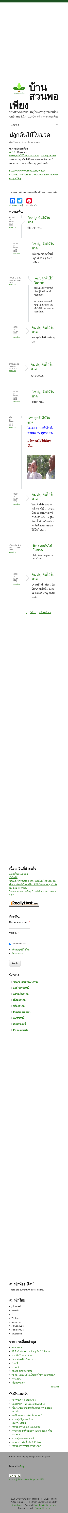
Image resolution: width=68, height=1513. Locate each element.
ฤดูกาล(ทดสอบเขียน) (22, 1370)
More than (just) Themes (45, 1505)
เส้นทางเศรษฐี (19, 1422)
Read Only (17, 1347)
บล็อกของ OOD (15, 205)
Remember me (19, 943)
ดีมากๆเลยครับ (48, 155)
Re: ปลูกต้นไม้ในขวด (43, 280)
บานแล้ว (16, 1367)
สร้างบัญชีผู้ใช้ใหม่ (21, 949)
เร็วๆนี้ (15, 1363)
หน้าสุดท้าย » (45, 612)
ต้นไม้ (12, 152)
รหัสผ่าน (14, 932)
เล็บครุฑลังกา (18, 1382)
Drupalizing (17, 1505)
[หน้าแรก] (19, 89)
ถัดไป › (33, 612)
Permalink (12, 227)
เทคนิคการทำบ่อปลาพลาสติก (26, 1445)
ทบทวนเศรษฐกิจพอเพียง (24, 1399)
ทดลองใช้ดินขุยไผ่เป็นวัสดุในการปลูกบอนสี (33, 1374)
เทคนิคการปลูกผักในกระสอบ (26, 1426)
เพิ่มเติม (55, 1386)
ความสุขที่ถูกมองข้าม (22, 1419)
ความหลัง (16, 1378)
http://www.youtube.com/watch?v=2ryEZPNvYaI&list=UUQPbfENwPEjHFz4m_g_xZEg (34, 174)
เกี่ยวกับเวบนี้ (19, 1024)
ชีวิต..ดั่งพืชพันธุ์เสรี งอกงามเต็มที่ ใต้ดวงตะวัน (32, 880)
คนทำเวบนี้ (18, 1017)
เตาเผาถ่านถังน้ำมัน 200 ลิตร (26, 1442)
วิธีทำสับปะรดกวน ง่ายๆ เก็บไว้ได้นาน (31, 1351)
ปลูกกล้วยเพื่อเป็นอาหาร (24, 1359)
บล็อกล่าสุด (19, 1005)
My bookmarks (20, 1029)
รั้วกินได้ (13, 877)
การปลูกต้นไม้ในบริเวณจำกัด (24, 155)
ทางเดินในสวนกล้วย (22, 1355)
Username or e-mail (19, 922)
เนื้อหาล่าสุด (19, 999)
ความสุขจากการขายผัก (23, 1438)
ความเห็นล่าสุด (21, 993)
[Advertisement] (34, 39)
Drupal (23, 1466)
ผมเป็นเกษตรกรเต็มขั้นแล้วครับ (27, 1415)
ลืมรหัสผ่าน (17, 953)
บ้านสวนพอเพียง (33, 96)
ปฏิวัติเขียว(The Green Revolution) (29, 1403)
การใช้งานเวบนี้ (21, 987)
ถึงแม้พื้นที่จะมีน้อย (18, 874)
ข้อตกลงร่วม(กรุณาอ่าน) (25, 981)
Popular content (22, 1011)
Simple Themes (42, 1508)
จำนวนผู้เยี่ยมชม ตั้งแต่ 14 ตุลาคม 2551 (26, 1479)
